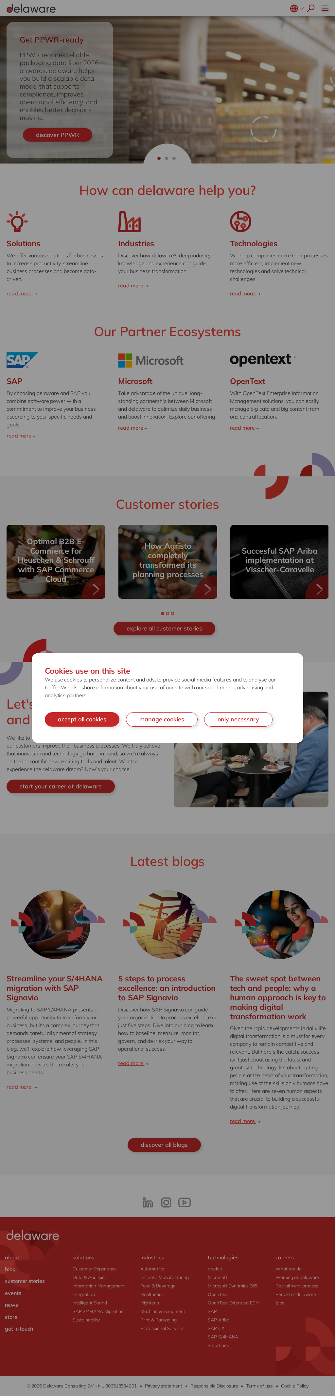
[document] (167, 698)
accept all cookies (82, 719)
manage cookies (161, 719)
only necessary (238, 719)
